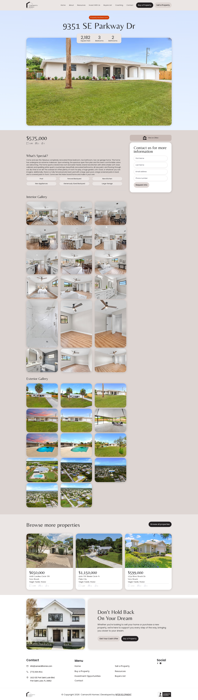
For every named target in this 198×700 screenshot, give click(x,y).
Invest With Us (94, 5)
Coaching (119, 5)
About (71, 5)
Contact (129, 5)
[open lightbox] (42, 213)
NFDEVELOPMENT (123, 694)
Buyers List (108, 5)
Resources (81, 5)
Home (63, 5)
